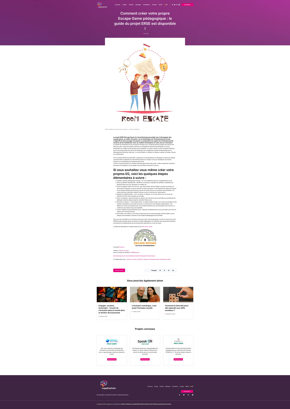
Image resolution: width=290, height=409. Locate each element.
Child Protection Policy (146, 404)
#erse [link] (114, 256)
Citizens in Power (132, 259)
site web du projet (147, 226)
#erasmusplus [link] (151, 256)
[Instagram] (177, 4)
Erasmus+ (122, 247)
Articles (162, 386)
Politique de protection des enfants (162, 404)
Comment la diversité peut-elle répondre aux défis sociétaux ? (177, 308)
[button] (187, 4)
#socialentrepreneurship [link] (132, 256)
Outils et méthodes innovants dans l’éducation (116, 129)
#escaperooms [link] (121, 256)
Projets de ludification (134, 129)
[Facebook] (172, 4)
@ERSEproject (135, 252)
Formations (175, 386)
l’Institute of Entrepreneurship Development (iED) (156, 259)
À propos (150, 386)
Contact (182, 386)
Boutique (167, 386)
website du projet (124, 250)
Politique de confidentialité (133, 404)
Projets (156, 386)
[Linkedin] (179, 4)
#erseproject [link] (143, 256)
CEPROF (139, 259)
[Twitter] (174, 4)
